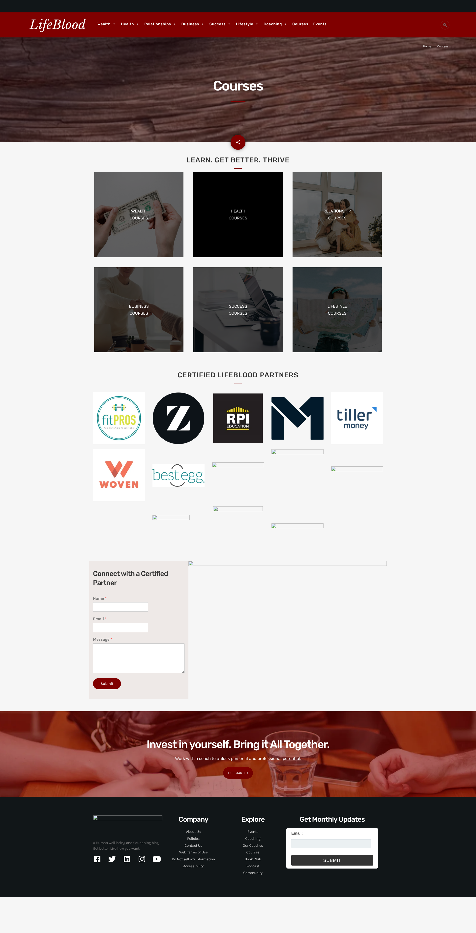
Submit (107, 683)
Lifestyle (244, 24)
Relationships (157, 24)
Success (217, 24)
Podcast (252, 866)
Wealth (104, 24)
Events (320, 24)
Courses (300, 24)
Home (427, 46)
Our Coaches (253, 845)
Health (127, 24)
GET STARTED (238, 773)
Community (252, 873)
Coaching (273, 24)
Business (190, 24)
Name (100, 598)
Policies (193, 838)
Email (100, 619)
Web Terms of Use (193, 852)
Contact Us (193, 845)
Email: (297, 833)
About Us (193, 831)
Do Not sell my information (193, 859)
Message (102, 639)
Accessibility (193, 866)
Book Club (253, 859)
